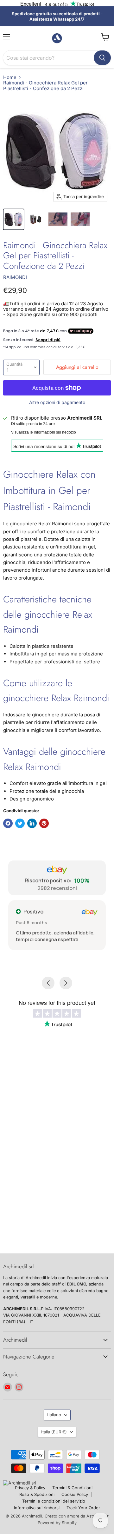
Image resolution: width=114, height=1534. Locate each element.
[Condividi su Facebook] (8, 823)
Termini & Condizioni (72, 1487)
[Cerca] (102, 57)
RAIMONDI (15, 277)
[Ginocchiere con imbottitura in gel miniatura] (80, 219)
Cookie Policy (74, 1494)
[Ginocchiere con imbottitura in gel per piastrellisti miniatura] (58, 219)
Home (9, 77)
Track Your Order (83, 1507)
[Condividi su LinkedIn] (32, 823)
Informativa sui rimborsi (37, 1507)
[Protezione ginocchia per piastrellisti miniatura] (36, 219)
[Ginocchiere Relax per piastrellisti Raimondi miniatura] (13, 219)
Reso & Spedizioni (36, 1494)
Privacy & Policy (30, 1487)
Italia (54, 1431)
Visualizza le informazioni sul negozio (43, 432)
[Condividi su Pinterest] (44, 823)
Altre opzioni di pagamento (57, 402)
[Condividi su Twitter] (20, 823)
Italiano (54, 1414)
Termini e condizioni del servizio (53, 1501)
